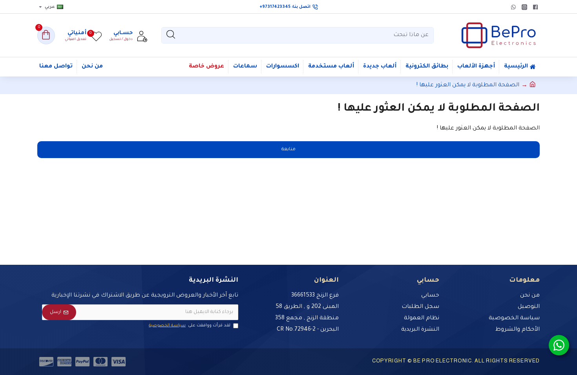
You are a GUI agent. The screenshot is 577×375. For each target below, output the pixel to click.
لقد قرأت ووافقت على (189, 325)
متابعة (288, 149)
